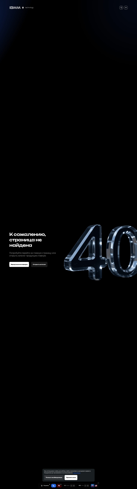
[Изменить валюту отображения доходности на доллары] (96, 485)
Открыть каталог (39, 264)
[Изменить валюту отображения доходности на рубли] (92, 485)
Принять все (71, 477)
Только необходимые (54, 477)
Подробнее (76, 473)
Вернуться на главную (19, 264)
